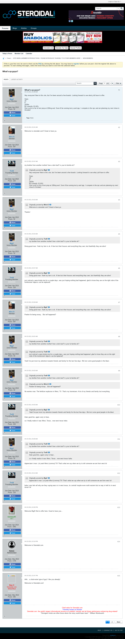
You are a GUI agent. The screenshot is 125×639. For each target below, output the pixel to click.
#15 (118, 576)
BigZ (12, 99)
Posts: (10, 109)
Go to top (119, 630)
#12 (118, 473)
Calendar (29, 53)
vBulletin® (113, 635)
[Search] (121, 8)
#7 (119, 302)
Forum (9, 58)
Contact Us (108, 630)
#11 (119, 439)
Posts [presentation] (6, 79)
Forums (5, 28)
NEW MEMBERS (88, 58)
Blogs (15, 28)
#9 (119, 371)
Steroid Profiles (75, 48)
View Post (49, 170)
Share (13, 112)
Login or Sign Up (114, 1)
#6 (119, 268)
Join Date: (8, 107)
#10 (118, 405)
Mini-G (12, 137)
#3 (119, 161)
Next (118, 622)
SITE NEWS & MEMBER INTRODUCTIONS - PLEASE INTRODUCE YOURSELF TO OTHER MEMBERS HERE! (46, 58)
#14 (118, 541)
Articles (24, 28)
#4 (119, 200)
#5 (119, 234)
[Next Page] (112, 83)
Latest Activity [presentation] (17, 79)
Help (99, 630)
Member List (19, 53)
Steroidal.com (48, 48)
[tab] (6, 79)
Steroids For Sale (62, 48)
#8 (119, 336)
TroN (12, 171)
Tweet (13, 115)
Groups (33, 28)
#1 (119, 90)
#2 (119, 127)
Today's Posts (7, 53)
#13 (118, 507)
